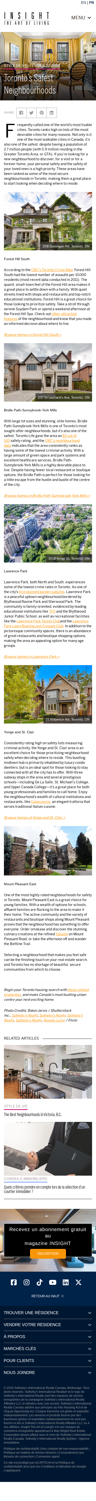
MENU (79, 17)
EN (83, 2)
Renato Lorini (54, 1020)
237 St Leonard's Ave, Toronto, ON (64, 397)
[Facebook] (14, 1283)
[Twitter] (79, 1283)
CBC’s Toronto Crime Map (52, 270)
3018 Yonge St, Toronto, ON (69, 558)
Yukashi (61, 934)
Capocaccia (40, 801)
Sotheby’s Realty (25, 1015)
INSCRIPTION (48, 1254)
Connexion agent (47, 1456)
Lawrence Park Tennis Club (38, 621)
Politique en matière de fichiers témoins (30, 1452)
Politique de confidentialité (21, 1448)
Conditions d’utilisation (56, 1466)
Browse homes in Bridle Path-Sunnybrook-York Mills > (47, 495)
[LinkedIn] (66, 1283)
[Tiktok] (39, 1283)
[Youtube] (52, 1283)
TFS (52, 611)
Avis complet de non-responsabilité (64, 1448)
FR (91, 2)
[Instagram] (27, 1283)
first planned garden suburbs (41, 592)
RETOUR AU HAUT (46, 1296)
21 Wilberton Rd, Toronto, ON (68, 719)
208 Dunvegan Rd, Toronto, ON (66, 246)
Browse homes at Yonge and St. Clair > (34, 817)
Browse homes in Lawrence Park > (32, 656)
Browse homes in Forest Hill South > (33, 334)
